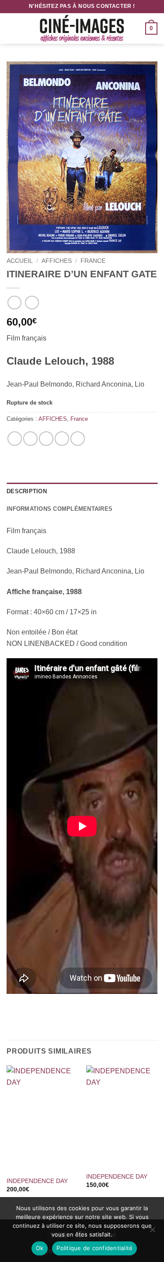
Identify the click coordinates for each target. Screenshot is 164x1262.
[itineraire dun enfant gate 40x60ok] (82, 157)
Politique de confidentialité (94, 1247)
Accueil (20, 261)
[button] (12, 28)
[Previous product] (31, 302)
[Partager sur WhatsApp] (14, 438)
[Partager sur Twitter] (46, 438)
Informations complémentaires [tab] (59, 509)
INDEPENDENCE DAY (37, 1181)
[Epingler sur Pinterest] (62, 438)
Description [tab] (27, 491)
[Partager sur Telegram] (77, 438)
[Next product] (14, 302)
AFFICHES (57, 261)
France (92, 261)
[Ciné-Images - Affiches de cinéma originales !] (82, 28)
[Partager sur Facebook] (30, 438)
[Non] (152, 1232)
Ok (40, 1247)
